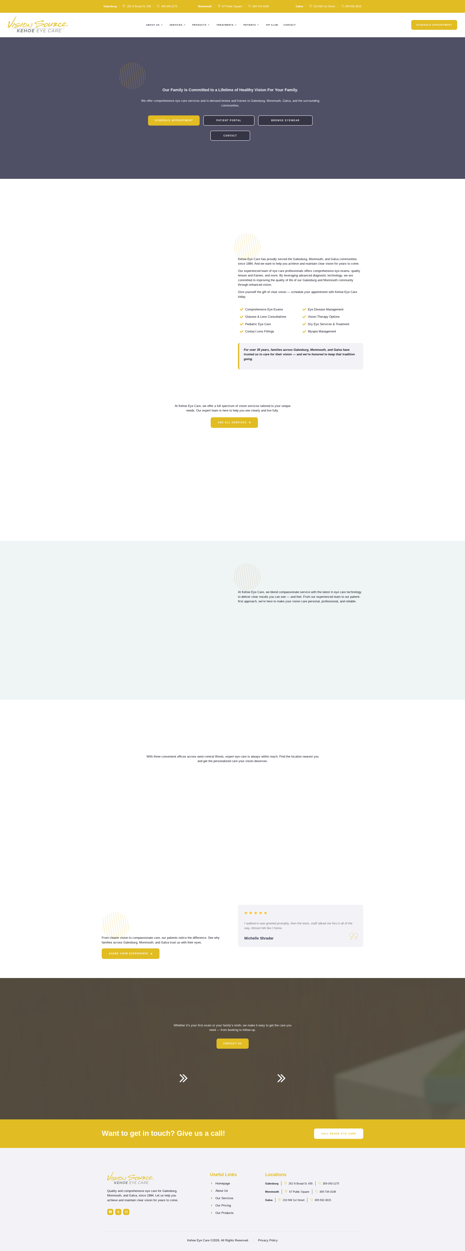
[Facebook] (110, 1212)
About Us (153, 25)
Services (176, 25)
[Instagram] (126, 1212)
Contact (290, 25)
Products (199, 25)
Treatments (225, 25)
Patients (250, 25)
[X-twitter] (118, 1212)
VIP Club (272, 25)
